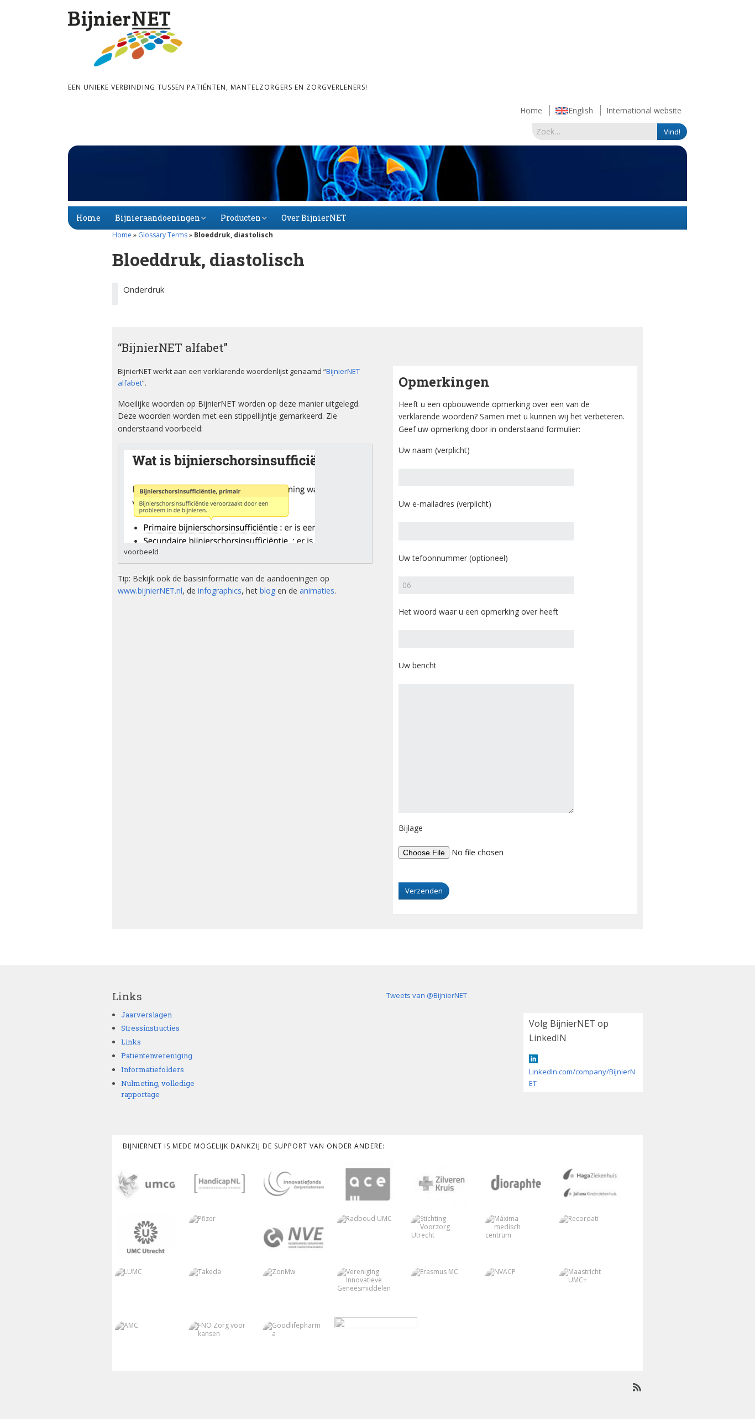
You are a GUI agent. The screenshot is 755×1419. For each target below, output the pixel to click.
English (580, 110)
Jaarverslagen (146, 1015)
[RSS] (637, 1387)
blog (267, 590)
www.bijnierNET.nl (150, 590)
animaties (317, 590)
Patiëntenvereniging (156, 1056)
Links (131, 1042)
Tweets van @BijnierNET (426, 995)
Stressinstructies (150, 1028)
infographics (220, 590)
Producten (241, 217)
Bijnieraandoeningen (157, 217)
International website (643, 110)
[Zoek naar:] (594, 131)
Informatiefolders (152, 1069)
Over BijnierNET (314, 217)
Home (531, 110)
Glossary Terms (162, 235)
